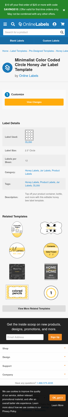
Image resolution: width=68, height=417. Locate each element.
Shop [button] (5, 348)
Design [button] (6, 357)
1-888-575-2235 (45, 382)
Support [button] (7, 365)
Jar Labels (45, 170)
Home (5, 50)
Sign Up (55, 337)
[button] (5, 24)
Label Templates (18, 50)
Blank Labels (17, 40)
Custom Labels (51, 40)
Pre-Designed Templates (41, 50)
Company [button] (8, 374)
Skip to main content (11, 11)
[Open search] (62, 32)
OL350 (36, 185)
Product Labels (47, 182)
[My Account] (54, 24)
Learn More (57, 405)
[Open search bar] (13, 24)
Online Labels (28, 75)
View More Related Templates (34, 308)
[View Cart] (62, 24)
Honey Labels (32, 170)
